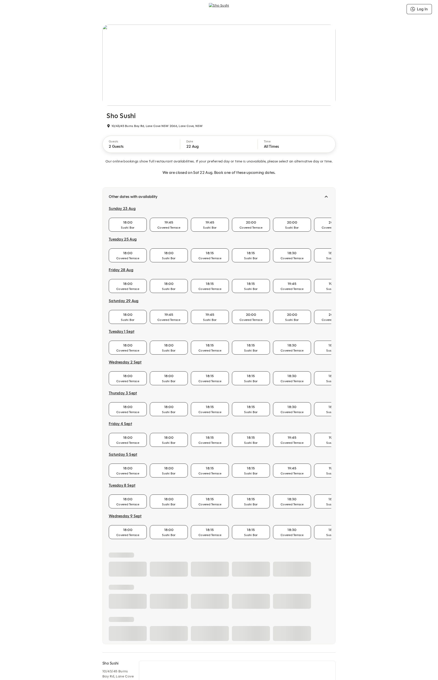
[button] (141, 144)
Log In (422, 9)
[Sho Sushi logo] (219, 9)
